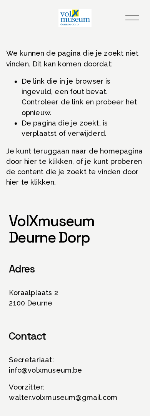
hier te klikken (48, 161)
